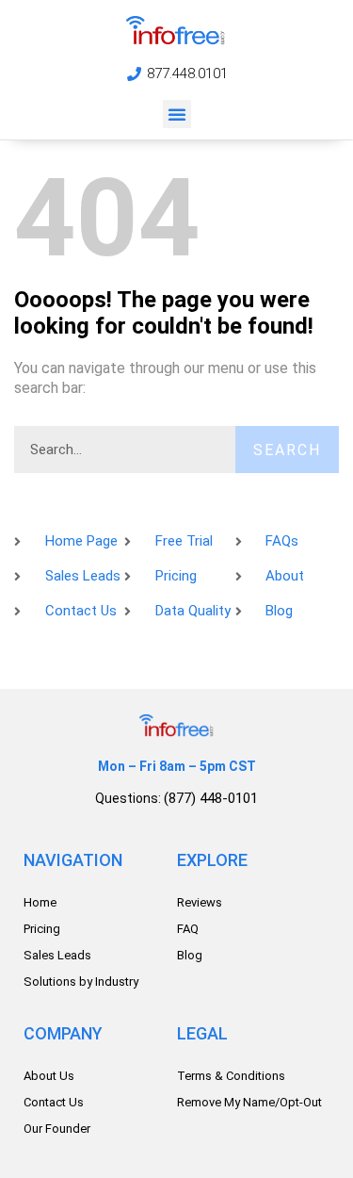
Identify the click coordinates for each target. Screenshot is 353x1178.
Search (287, 450)
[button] (177, 114)
